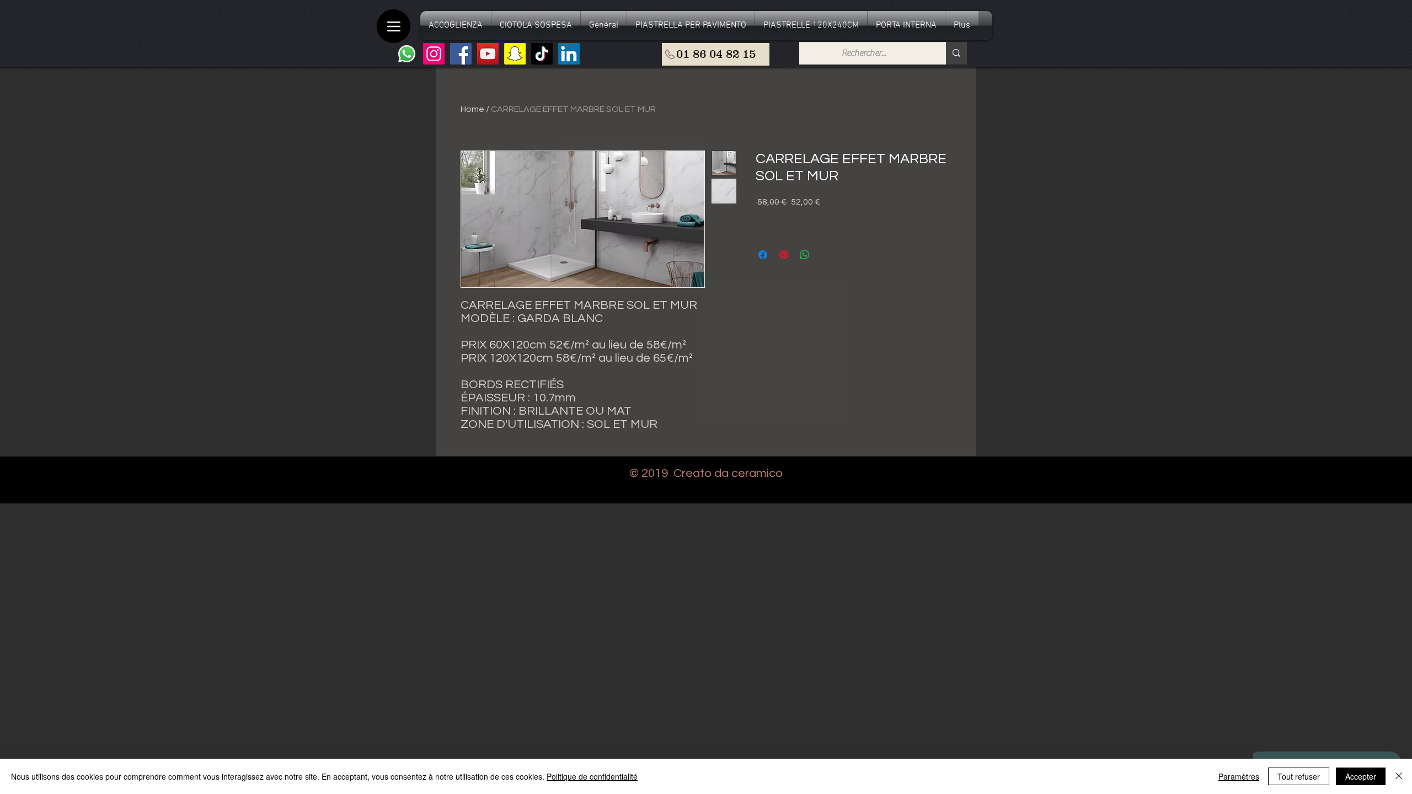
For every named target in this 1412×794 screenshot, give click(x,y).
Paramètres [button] (1238, 776)
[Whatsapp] (407, 54)
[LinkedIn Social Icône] (569, 54)
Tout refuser (1298, 776)
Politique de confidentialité (592, 776)
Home (472, 109)
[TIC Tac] (542, 54)
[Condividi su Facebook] (762, 254)
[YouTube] (488, 54)
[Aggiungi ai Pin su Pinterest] (783, 254)
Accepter (1360, 776)
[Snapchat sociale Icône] (515, 54)
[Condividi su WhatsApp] (804, 254)
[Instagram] (434, 54)
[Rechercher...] (956, 53)
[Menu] (393, 26)
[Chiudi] (1398, 776)
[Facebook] (461, 54)
